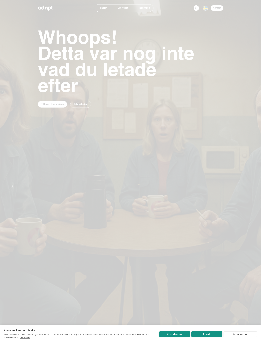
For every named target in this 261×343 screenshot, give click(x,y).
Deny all (207, 334)
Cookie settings (240, 334)
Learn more (25, 337)
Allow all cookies (174, 334)
